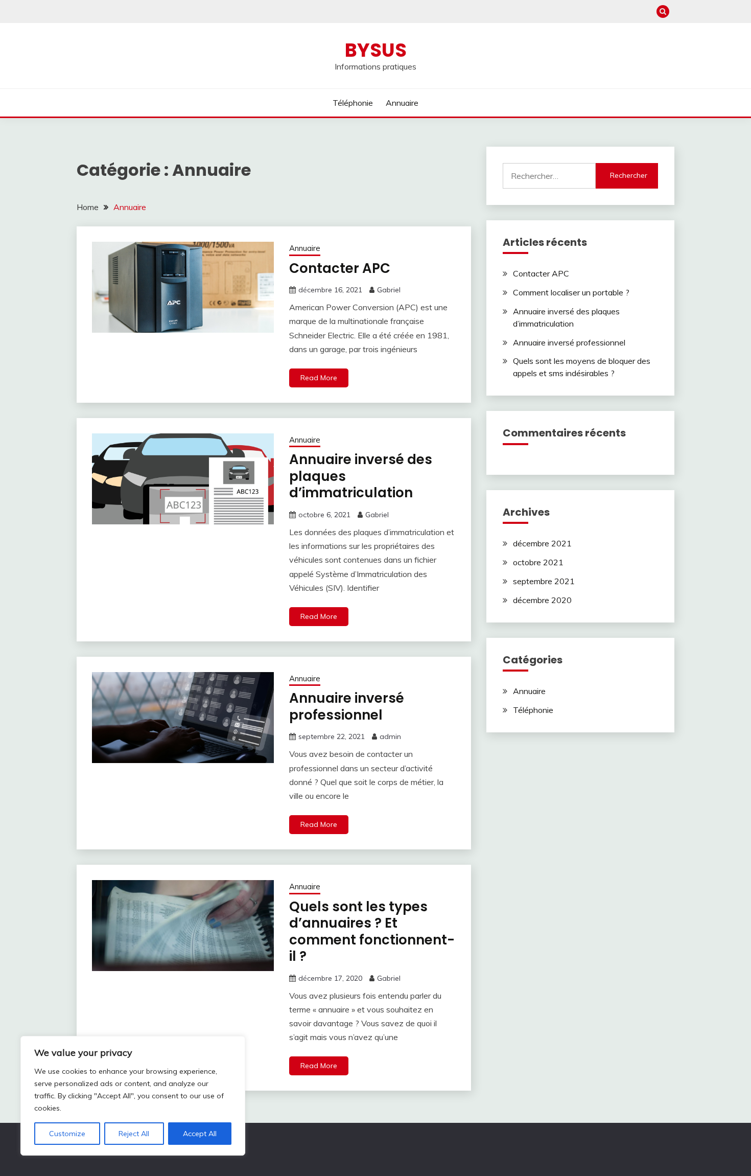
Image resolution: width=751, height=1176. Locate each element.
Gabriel (389, 289)
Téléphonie (353, 103)
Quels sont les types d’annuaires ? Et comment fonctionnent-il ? (372, 931)
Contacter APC (339, 268)
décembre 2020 (542, 600)
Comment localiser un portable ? (571, 292)
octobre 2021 (538, 562)
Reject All (134, 1133)
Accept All (200, 1133)
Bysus (376, 50)
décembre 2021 (542, 543)
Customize (67, 1133)
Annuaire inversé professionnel (346, 706)
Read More (318, 377)
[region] (132, 1096)
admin (390, 736)
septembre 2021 (544, 581)
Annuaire (402, 103)
